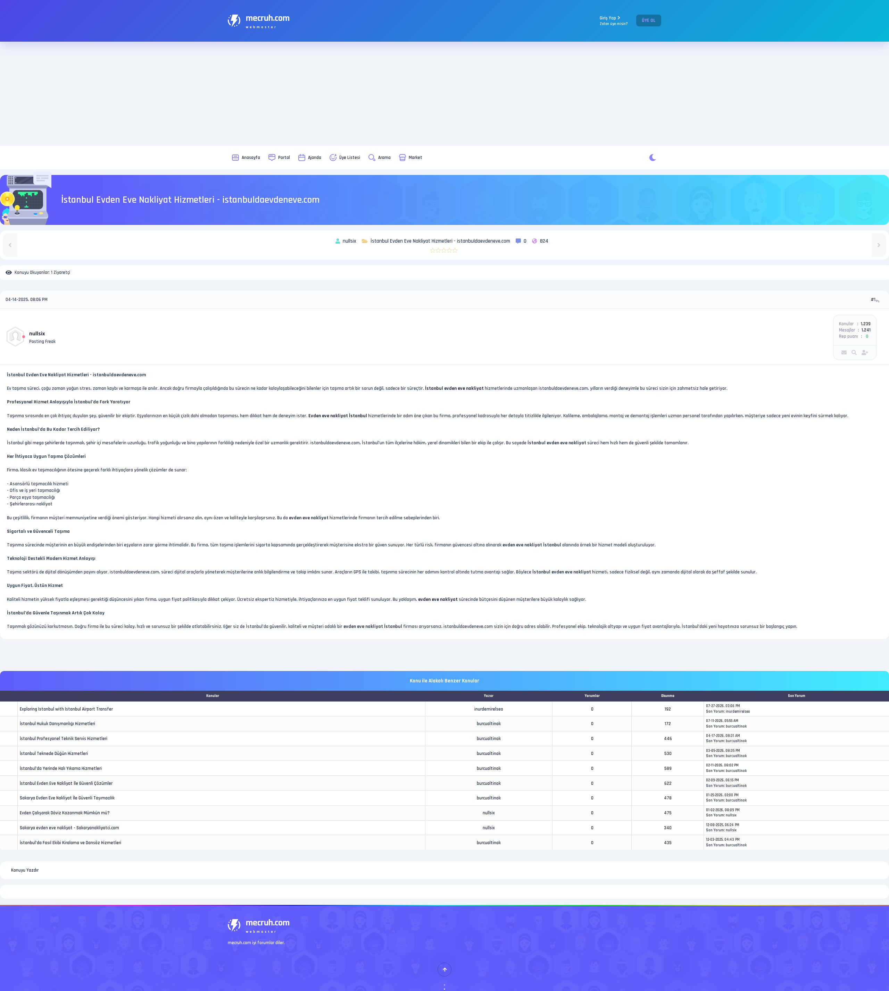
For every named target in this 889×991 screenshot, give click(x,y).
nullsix (37, 333)
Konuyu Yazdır (25, 870)
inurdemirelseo (488, 709)
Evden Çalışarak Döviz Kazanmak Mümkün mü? (65, 813)
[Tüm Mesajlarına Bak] (854, 352)
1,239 (866, 324)
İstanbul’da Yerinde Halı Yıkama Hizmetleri (61, 768)
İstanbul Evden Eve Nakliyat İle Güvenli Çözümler (66, 783)
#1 (873, 299)
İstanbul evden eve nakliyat (454, 388)
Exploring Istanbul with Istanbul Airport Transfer (66, 709)
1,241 (866, 330)
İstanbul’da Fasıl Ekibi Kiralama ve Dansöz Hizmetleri (70, 843)
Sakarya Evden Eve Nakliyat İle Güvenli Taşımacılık (67, 798)
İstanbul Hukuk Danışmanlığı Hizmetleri (57, 724)
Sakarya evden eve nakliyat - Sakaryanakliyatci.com (69, 828)
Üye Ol (649, 20)
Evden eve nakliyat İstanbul (337, 416)
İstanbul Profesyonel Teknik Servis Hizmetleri (63, 738)
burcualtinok (489, 724)
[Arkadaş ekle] (865, 352)
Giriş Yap (614, 20)
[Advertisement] (444, 93)
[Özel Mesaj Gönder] (844, 352)
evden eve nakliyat (438, 599)
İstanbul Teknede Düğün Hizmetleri (54, 753)
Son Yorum (715, 711)
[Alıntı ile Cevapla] (878, 301)
